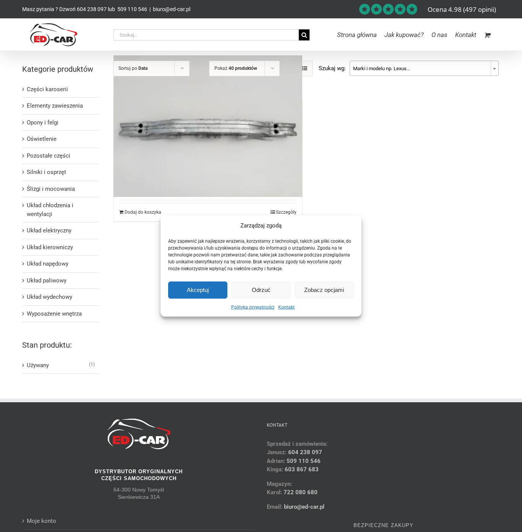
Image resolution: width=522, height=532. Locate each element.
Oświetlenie (42, 138)
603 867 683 (302, 469)
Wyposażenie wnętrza (54, 313)
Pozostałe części (48, 155)
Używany (38, 365)
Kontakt (286, 307)
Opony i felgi (42, 122)
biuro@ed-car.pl (171, 9)
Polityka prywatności (252, 307)
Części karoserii (47, 89)
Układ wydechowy (49, 296)
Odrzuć (261, 290)
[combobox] (424, 68)
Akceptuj (198, 290)
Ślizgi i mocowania (51, 188)
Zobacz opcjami (324, 290)
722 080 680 (300, 492)
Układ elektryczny (49, 230)
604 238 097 (92, 9)
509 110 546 (131, 9)
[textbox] (424, 68)
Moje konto (41, 520)
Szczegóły (286, 212)
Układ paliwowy (46, 280)
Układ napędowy (47, 263)
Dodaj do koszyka (143, 212)
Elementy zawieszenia (55, 105)
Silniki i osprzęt (46, 172)
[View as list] (304, 68)
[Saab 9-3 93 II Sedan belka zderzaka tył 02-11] (207, 126)
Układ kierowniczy (50, 247)
